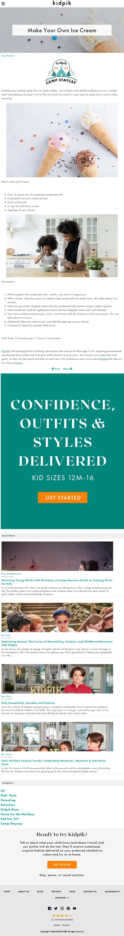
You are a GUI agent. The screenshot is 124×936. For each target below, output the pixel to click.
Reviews (56, 891)
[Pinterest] (68, 908)
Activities (8, 805)
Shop (7, 891)
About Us (23, 891)
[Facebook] (49, 908)
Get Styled (62, 865)
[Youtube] (74, 908)
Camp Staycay (8, 55)
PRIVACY (66, 925)
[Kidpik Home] (62, 4)
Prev (57, 368)
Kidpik (5, 351)
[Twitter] (55, 908)
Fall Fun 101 (10, 819)
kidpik (104, 358)
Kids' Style (9, 795)
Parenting (8, 800)
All (3, 791)
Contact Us (90, 891)
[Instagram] (62, 908)
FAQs (72, 891)
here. (20, 362)
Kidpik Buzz (10, 809)
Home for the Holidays (18, 814)
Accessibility (112, 891)
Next (66, 368)
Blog (40, 891)
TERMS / (58, 925)
